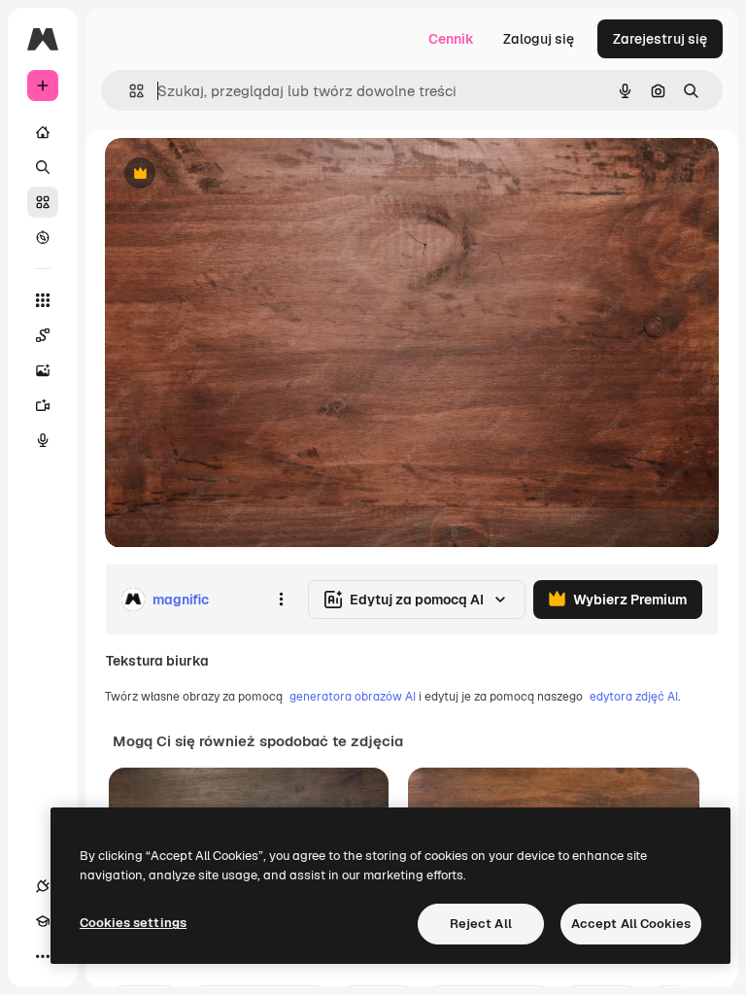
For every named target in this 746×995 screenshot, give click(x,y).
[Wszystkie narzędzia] (42, 300)
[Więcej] (42, 956)
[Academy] (42, 921)
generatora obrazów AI (352, 696)
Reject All (481, 923)
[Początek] (42, 132)
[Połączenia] (42, 886)
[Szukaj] (42, 167)
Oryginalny (239, 174)
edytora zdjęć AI (634, 696)
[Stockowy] (42, 202)
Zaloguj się (538, 39)
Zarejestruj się (660, 39)
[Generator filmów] (42, 405)
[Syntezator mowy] (42, 440)
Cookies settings (133, 922)
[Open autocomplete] (128, 91)
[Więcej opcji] (280, 599)
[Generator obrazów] (42, 370)
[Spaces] (42, 335)
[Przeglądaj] (42, 237)
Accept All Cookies (631, 923)
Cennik (451, 39)
